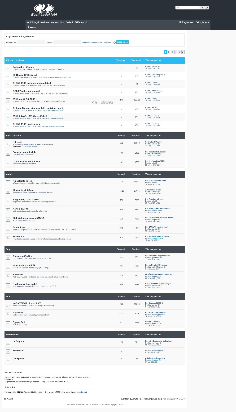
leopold (154, 220)
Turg (51, 77)
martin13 (23, 101)
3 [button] (172, 51)
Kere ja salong (21, 208)
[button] (183, 52)
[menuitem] (49, 22)
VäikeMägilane (25, 77)
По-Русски (19, 358)
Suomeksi (18, 350)
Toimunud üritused (31, 146)
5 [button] (179, 51)
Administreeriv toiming (155, 358)
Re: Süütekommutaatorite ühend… (160, 218)
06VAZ (22, 118)
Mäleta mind (109, 42)
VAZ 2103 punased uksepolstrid (32, 83)
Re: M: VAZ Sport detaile (155, 312)
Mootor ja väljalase (23, 190)
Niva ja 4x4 (19, 322)
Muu (8, 296)
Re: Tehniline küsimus (154, 199)
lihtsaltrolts (156, 285)
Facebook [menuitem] (82, 22)
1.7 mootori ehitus (153, 190)
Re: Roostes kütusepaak (155, 152)
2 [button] (168, 51)
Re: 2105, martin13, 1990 (155, 180)
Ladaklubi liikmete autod (26, 161)
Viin (153, 99)
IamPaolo (155, 343)
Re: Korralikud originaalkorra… (158, 256)
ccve (21, 110)
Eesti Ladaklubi (49, 69)
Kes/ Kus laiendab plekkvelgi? (158, 284)
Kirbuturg (18, 274)
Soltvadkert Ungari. (23, 67)
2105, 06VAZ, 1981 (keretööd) (29, 116)
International (12, 334)
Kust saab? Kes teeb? (25, 284)
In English (18, 341)
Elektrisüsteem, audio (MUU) (28, 218)
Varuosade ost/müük (63, 77)
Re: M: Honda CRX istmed (156, 265)
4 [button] (175, 51)
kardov (154, 192)
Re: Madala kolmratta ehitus (157, 236)
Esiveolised (19, 227)
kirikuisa (155, 276)
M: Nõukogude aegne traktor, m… (159, 274)
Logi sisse (12, 36)
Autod (48, 101)
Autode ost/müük (22, 256)
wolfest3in (156, 210)
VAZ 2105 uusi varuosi (26, 124)
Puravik (23, 85)
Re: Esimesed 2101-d (154, 303)
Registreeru (27, 36)
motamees (156, 238)
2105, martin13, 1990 (24, 99)
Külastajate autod (58, 101)
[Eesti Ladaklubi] (44, 10)
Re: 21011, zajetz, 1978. (155, 161)
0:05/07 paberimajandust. (26, 91)
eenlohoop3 (82, 392)
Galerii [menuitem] (69, 22)
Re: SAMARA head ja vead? (157, 227)
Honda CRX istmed (25, 75)
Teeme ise (18, 236)
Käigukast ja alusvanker (26, 199)
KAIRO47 (155, 323)
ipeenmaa (156, 258)
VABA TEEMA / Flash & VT (27, 303)
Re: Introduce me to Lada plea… (159, 341)
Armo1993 (24, 93)
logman (155, 360)
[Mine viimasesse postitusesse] (159, 67)
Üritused (60, 69)
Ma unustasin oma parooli (92, 42)
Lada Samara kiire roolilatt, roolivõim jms (37, 108)
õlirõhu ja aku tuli (152, 322)
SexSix (22, 69)
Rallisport (18, 312)
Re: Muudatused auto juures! (157, 208)
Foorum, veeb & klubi (24, 152)
